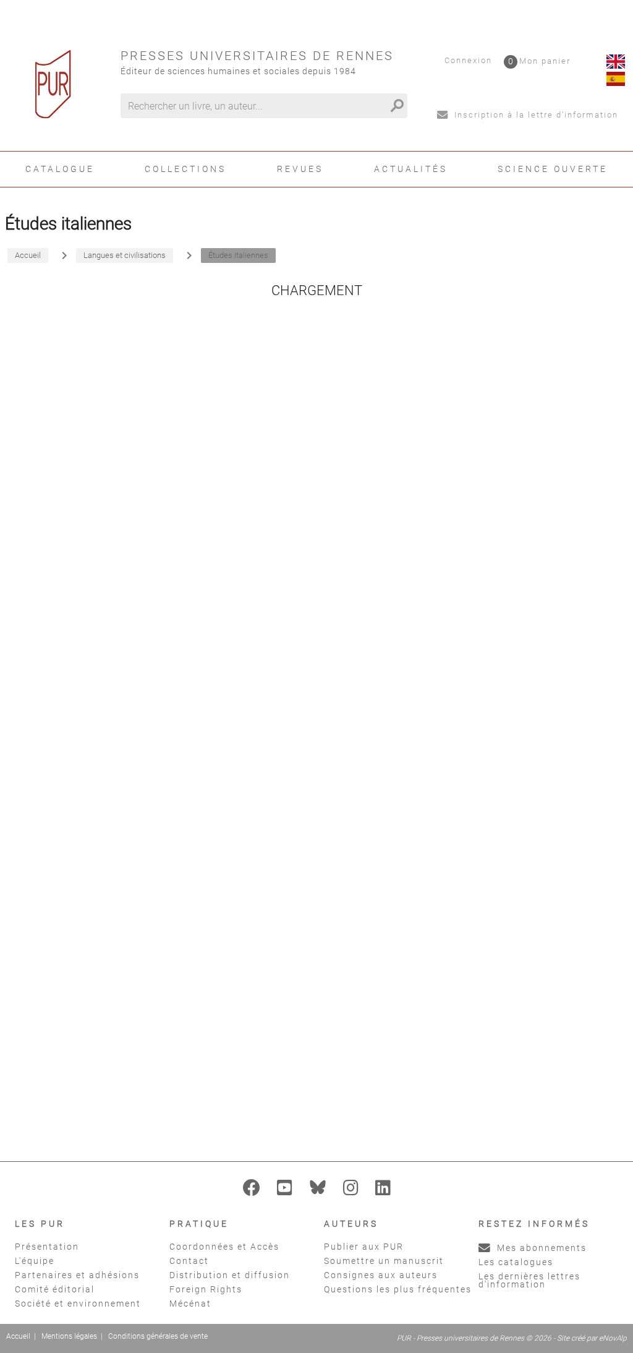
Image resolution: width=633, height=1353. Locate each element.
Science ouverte (553, 169)
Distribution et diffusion (229, 1275)
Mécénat (190, 1303)
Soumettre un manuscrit (384, 1261)
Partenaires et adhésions (77, 1275)
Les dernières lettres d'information (529, 1280)
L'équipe (34, 1261)
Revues (300, 169)
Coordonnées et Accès (224, 1247)
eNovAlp (613, 1338)
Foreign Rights (205, 1289)
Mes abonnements (540, 1248)
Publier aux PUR (364, 1247)
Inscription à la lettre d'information (534, 114)
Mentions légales (69, 1336)
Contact (189, 1261)
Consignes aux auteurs (381, 1275)
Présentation (47, 1247)
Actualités (411, 169)
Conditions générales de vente (158, 1336)
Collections (185, 169)
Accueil (18, 1336)
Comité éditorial (55, 1289)
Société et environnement (78, 1303)
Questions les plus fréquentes (398, 1289)
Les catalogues (515, 1262)
